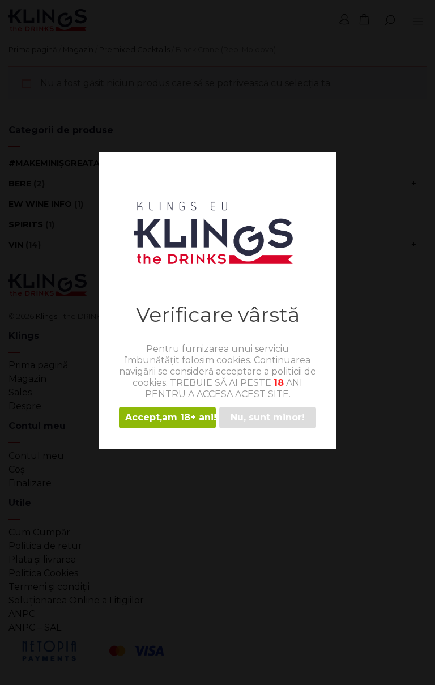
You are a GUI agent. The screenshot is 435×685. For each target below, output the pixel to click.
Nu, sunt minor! (268, 417)
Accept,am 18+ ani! (170, 417)
